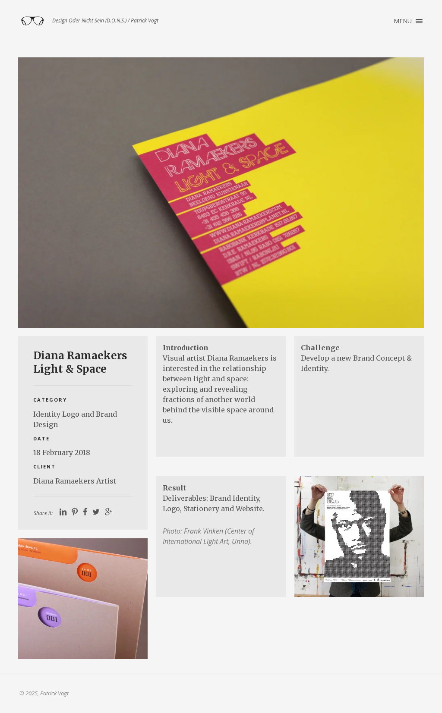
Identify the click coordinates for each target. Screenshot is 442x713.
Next (405, 192)
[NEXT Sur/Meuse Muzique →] (83, 598)
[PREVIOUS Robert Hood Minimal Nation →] (359, 536)
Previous (37, 192)
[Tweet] (96, 512)
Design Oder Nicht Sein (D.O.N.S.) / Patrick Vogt (32, 21)
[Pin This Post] (75, 512)
